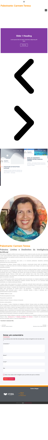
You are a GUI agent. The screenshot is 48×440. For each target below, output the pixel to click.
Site (4, 368)
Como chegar (34, 388)
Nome (5, 355)
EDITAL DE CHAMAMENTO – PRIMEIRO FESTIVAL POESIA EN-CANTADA (35, 159)
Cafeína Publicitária (28, 402)
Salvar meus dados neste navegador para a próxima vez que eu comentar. (22, 374)
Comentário (6, 343)
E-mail (5, 361)
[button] (24, 2)
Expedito (6, 160)
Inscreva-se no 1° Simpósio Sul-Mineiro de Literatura (20, 316)
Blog (21, 150)
